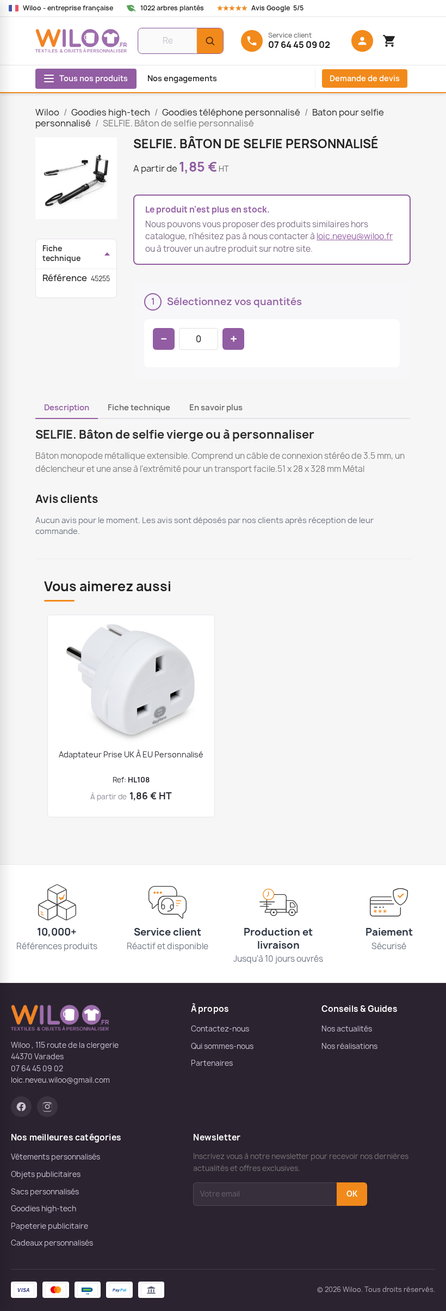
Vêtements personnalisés (55, 1157)
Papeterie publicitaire (49, 1226)
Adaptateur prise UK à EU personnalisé (131, 754)
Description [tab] (66, 407)
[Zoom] (76, 178)
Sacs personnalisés (45, 1192)
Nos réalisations (349, 1046)
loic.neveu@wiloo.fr (355, 236)
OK (351, 1194)
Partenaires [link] (212, 1063)
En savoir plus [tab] (216, 407)
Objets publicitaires (45, 1174)
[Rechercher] (210, 40)
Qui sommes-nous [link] (222, 1046)
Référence (64, 277)
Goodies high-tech (43, 1208)
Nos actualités (346, 1029)
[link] (270, 8)
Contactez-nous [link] (220, 1029)
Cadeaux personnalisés (52, 1243)
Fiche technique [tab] (139, 407)
